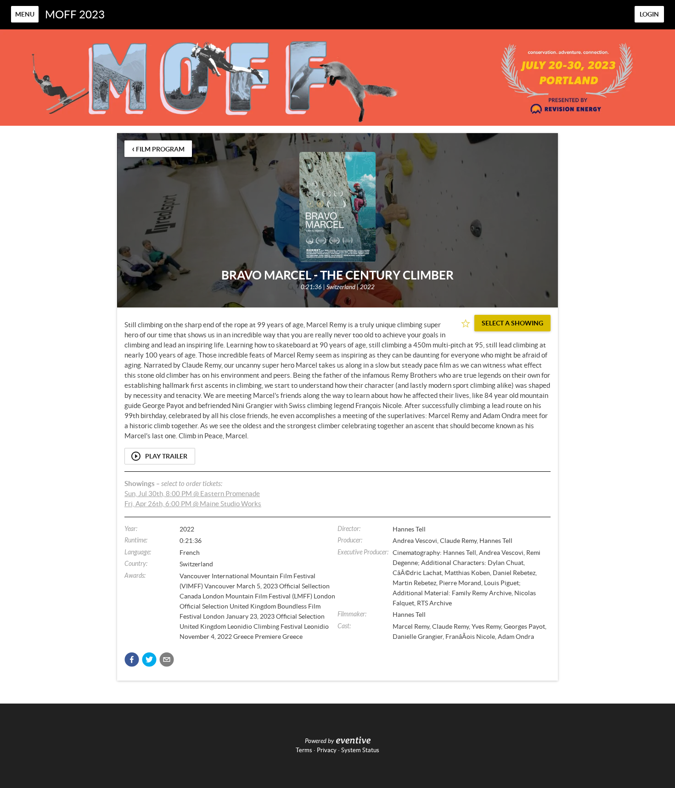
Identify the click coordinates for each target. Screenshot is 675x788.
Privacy (327, 750)
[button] (131, 659)
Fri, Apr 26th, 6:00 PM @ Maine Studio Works (192, 504)
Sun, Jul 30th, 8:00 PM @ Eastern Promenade (192, 493)
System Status (360, 750)
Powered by (319, 741)
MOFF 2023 (75, 14)
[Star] (465, 323)
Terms (304, 750)
